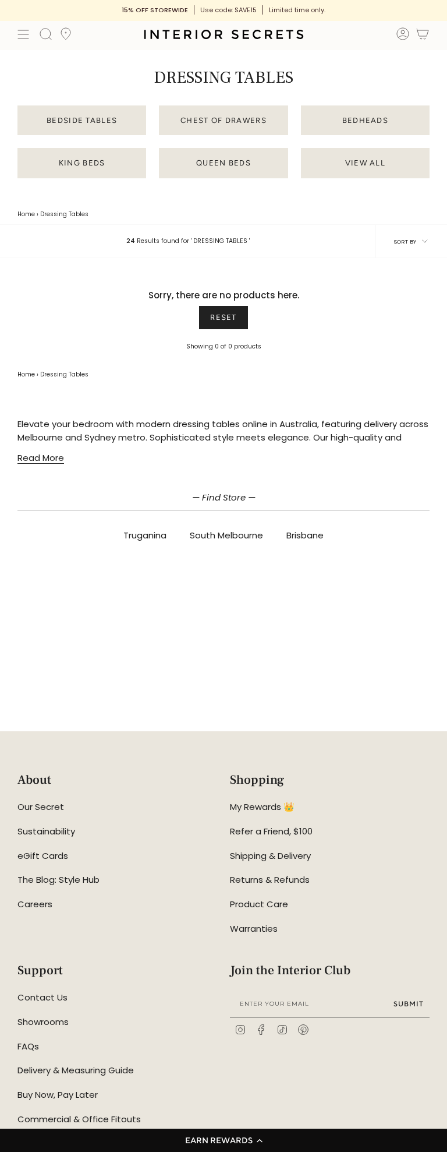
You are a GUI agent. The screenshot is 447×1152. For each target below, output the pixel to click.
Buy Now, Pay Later (57, 1094)
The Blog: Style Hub (58, 879)
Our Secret (40, 807)
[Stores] (66, 37)
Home (26, 214)
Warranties (254, 928)
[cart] (422, 36)
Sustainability (46, 831)
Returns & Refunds (270, 879)
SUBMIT (408, 1003)
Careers (34, 904)
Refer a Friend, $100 (271, 831)
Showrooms (43, 1022)
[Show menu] (23, 34)
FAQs (28, 1046)
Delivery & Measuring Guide (75, 1070)
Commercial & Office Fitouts (79, 1119)
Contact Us (42, 997)
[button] (223, 1140)
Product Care (259, 904)
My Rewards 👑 (262, 807)
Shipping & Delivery (270, 856)
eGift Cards (42, 856)
